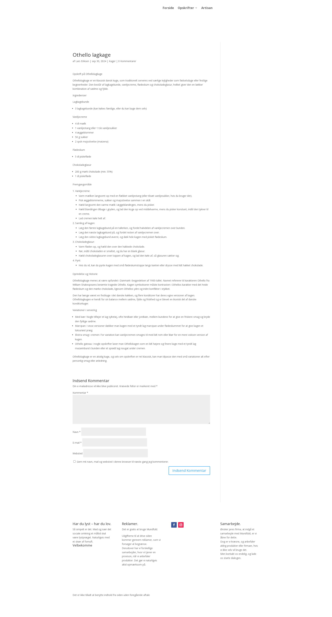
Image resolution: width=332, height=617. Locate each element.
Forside (168, 8)
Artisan (207, 8)
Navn (77, 432)
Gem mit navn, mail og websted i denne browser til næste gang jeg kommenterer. (122, 461)
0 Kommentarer (127, 61)
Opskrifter (186, 8)
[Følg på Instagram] (181, 525)
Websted (77, 453)
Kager (112, 61)
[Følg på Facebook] (174, 525)
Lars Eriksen (82, 61)
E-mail (77, 442)
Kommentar (80, 392)
